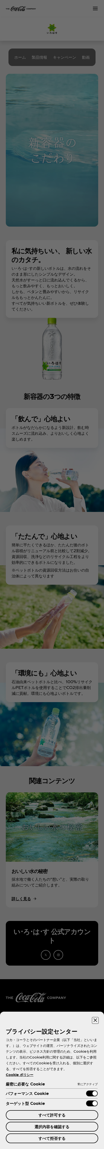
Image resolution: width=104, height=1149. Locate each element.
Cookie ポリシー (19, 1075)
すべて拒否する (52, 1138)
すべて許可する (52, 1115)
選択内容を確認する (52, 1126)
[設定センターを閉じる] (95, 1020)
